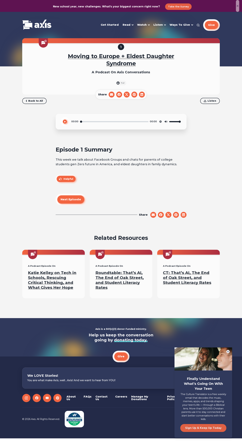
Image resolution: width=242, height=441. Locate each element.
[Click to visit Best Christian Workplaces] (74, 419)
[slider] (114, 121)
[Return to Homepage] (36, 25)
